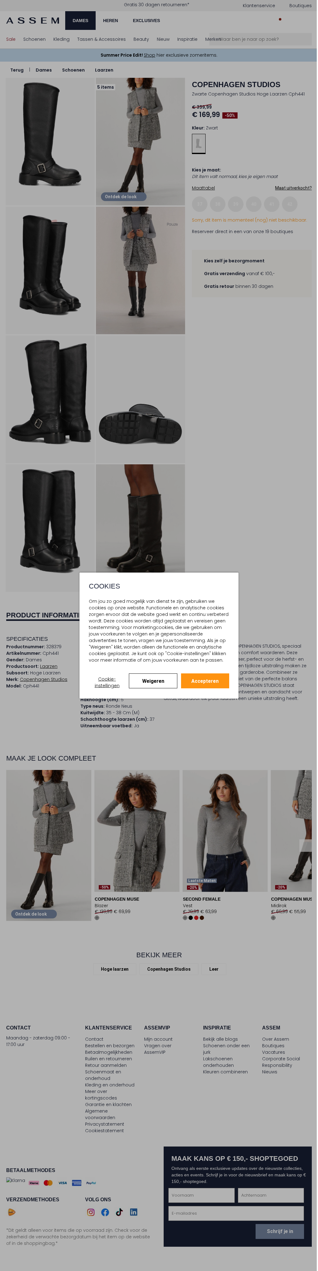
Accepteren (205, 681)
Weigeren (153, 681)
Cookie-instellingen (107, 682)
